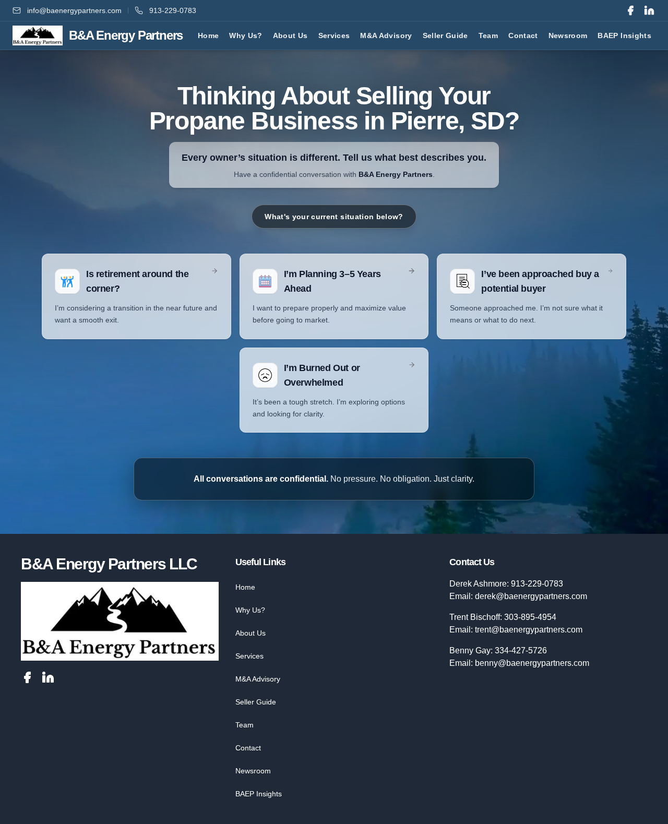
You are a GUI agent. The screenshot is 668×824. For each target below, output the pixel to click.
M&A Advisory (257, 679)
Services (249, 656)
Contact (248, 748)
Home (245, 587)
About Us (250, 633)
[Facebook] (630, 10)
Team (244, 725)
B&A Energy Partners (396, 174)
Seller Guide (255, 702)
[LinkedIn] (649, 10)
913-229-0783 (172, 10)
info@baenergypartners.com (74, 10)
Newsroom (253, 771)
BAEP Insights (258, 794)
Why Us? (250, 610)
